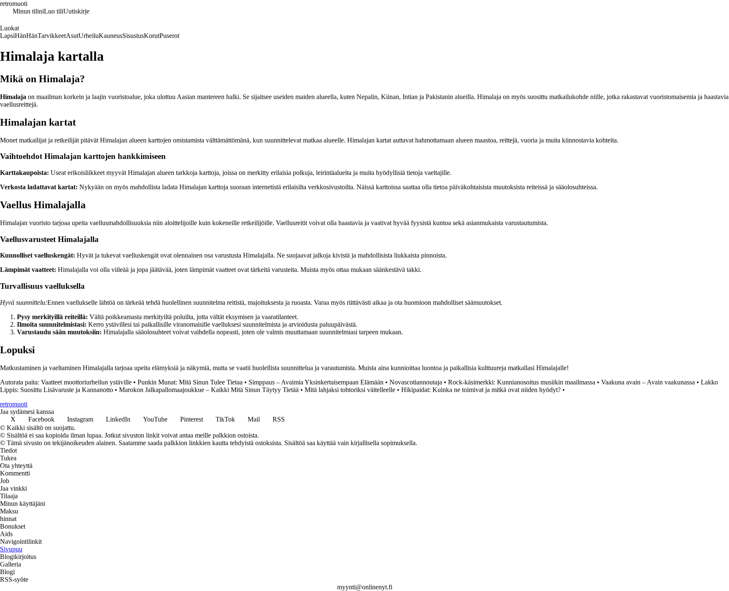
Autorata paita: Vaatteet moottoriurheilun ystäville (66, 382)
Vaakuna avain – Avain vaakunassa (648, 382)
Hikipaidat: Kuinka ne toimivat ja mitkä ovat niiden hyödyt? (481, 389)
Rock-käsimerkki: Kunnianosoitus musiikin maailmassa (521, 382)
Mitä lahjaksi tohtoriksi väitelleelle (350, 389)
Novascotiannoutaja (415, 382)
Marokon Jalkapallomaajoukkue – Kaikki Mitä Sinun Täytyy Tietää (209, 389)
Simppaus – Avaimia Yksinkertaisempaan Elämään (315, 382)
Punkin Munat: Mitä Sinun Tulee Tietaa (190, 382)
